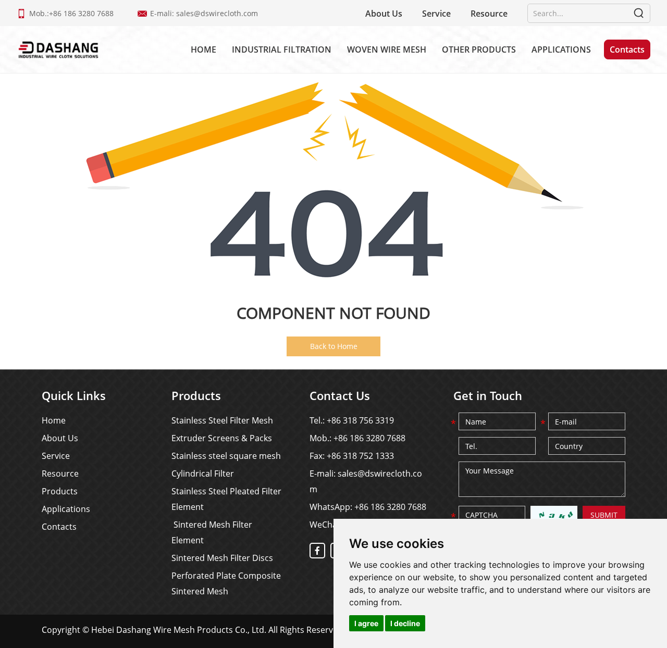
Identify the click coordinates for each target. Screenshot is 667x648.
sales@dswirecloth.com (217, 13)
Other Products (479, 49)
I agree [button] (366, 623)
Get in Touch (487, 395)
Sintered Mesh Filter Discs (222, 558)
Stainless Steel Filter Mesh (222, 420)
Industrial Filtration (281, 49)
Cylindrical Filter (202, 473)
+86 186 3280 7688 (390, 507)
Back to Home (333, 346)
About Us (383, 13)
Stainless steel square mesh (226, 456)
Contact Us (340, 395)
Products (60, 491)
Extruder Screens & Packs (221, 438)
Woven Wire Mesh (386, 49)
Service (436, 13)
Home (203, 49)
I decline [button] (405, 623)
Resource (489, 13)
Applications (561, 49)
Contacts (627, 49)
